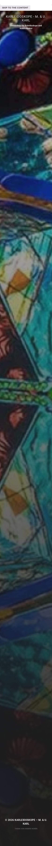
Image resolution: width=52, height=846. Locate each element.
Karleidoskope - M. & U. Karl (26, 18)
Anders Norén (31, 829)
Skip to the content (15, 7)
